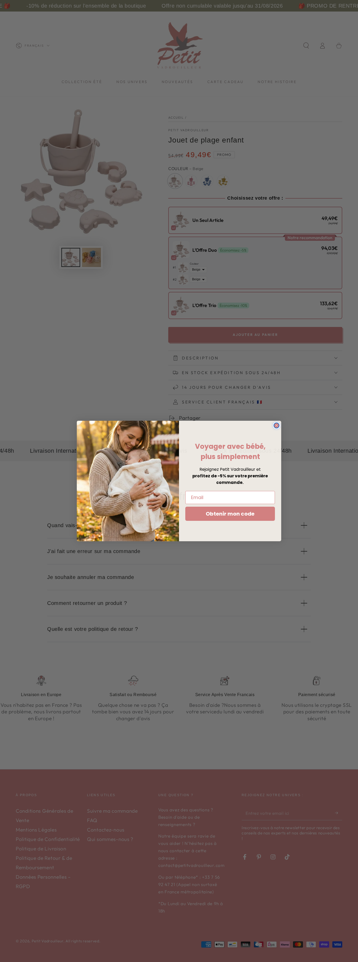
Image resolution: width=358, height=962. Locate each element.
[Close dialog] (276, 425)
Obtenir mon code (230, 513)
